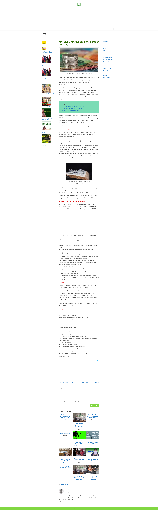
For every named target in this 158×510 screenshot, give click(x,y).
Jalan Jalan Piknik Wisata (107, 46)
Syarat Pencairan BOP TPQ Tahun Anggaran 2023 (79, 459)
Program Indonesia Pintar (108, 68)
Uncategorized (105, 72)
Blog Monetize (105, 41)
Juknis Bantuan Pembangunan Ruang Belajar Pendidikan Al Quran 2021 (79, 477)
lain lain (104, 48)
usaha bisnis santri (106, 77)
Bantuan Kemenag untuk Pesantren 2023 (65, 432)
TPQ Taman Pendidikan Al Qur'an (67, 501)
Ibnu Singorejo (69, 489)
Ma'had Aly (105, 50)
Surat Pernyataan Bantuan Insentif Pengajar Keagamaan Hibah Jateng (93, 477)
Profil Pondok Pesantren (107, 66)
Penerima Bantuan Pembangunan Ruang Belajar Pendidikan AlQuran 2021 (65, 460)
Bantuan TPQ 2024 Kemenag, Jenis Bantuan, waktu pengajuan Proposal (79, 443)
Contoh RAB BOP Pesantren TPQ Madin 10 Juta (93, 459)
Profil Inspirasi (105, 64)
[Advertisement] (79, 18)
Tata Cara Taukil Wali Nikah (47, 106)
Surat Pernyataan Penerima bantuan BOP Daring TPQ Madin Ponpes (65, 417)
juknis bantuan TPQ (64, 484)
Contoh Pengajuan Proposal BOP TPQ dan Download (65, 468)
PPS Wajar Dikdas (106, 61)
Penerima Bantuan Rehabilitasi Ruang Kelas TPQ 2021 (92, 442)
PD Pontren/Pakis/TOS (107, 54)
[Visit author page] (61, 491)
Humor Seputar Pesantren (108, 43)
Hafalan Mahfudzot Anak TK (47, 45)
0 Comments (91, 501)
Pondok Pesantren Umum (108, 59)
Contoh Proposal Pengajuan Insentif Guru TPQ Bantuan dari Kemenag (79, 425)
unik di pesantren (81, 501)
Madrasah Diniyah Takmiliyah (108, 52)
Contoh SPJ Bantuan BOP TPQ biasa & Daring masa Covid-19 (93, 416)
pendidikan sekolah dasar (107, 57)
